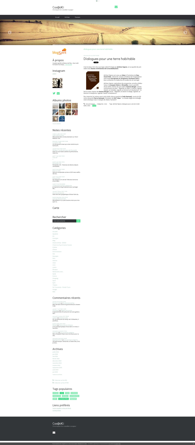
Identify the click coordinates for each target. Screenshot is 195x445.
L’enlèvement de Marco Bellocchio (62, 185)
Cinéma (55, 247)
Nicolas (55, 325)
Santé (54, 274)
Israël (67, 393)
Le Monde (74, 393)
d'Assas (55, 249)
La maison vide (57, 143)
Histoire (55, 260)
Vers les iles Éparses (58, 193)
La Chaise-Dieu (63, 399)
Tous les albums (57, 123)
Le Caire (55, 393)
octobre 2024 (56, 365)
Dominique (56, 310)
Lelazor (55, 318)
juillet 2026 (56, 352)
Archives (67, 17)
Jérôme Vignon (117, 104)
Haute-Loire (56, 396)
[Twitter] (54, 93)
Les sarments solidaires (67, 332)
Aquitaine (55, 234)
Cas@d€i (58, 7)
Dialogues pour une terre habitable (109, 58)
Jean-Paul (55, 332)
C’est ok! (55, 157)
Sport (54, 280)
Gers (54, 258)
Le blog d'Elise (57, 410)
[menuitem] (57, 17)
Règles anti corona (66, 310)
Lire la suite (68, 64)
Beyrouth (73, 399)
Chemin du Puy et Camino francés (62, 245)
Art (53, 236)
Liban (54, 263)
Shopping (55, 278)
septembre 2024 (57, 367)
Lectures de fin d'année (59, 199)
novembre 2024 (57, 363)
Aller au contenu (5, 3)
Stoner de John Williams (66, 325)
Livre (54, 265)
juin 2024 (55, 372)
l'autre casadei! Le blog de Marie (62, 408)
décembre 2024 (57, 361)
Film (54, 254)
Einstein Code (56, 303)
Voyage (55, 289)
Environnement (57, 251)
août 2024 (55, 370)
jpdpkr (54, 74)
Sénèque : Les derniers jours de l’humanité (65, 150)
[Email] (116, 6)
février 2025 (56, 358)
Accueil (57, 17)
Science (55, 276)
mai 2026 (55, 356)
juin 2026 (55, 354)
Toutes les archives (57, 374)
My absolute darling (68, 303)
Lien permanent (90, 104)
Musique (55, 269)
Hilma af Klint (56, 178)
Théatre (55, 285)
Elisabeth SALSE (57, 340)
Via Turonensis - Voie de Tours (61, 287)
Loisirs (54, 267)
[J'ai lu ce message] (193, 443)
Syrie (54, 283)
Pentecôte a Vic (57, 163)
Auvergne (55, 238)
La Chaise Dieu (74, 396)
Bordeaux (65, 396)
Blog (54, 240)
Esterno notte (56, 171)
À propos (77, 17)
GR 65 (55, 399)
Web (54, 291)
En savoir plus (117, 443)
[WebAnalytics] (97, 1)
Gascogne (55, 256)
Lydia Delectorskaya (58, 135)
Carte (56, 208)
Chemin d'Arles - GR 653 (59, 243)
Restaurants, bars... (58, 271)
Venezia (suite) (63, 318)
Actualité (55, 231)
